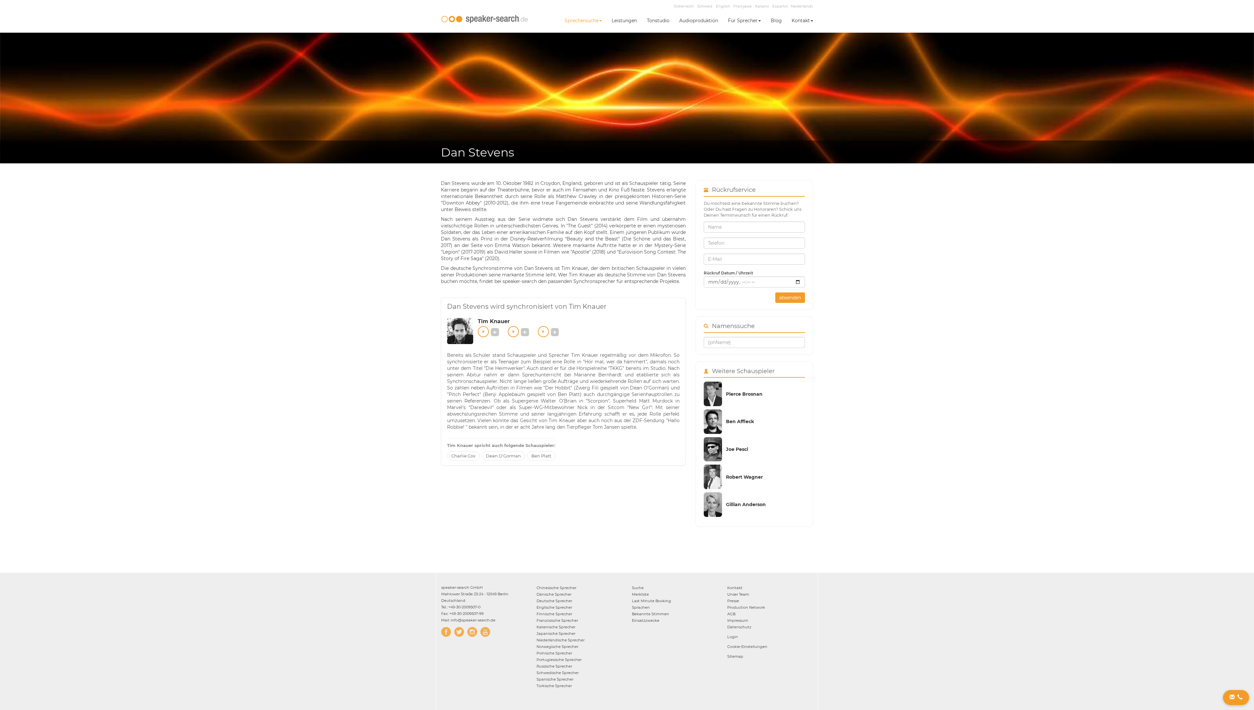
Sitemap (735, 656)
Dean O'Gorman (503, 455)
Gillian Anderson (746, 504)
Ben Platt (541, 455)
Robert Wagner (744, 477)
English (723, 6)
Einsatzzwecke (645, 620)
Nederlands (802, 6)
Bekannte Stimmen (650, 614)
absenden (790, 298)
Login (732, 637)
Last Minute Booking (651, 601)
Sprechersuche (582, 21)
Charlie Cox (463, 455)
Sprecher (556, 588)
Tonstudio (658, 21)
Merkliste (640, 594)
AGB (731, 614)
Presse (733, 601)
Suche (638, 588)
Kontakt (801, 21)
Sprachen (641, 607)
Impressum (737, 620)
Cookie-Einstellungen (747, 646)
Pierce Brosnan (744, 394)
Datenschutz (739, 627)
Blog (776, 21)
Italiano (762, 6)
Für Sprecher (743, 21)
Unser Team (738, 594)
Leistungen (624, 21)
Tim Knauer (494, 321)
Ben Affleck (740, 421)
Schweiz (705, 6)
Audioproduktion (698, 21)
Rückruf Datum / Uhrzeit (728, 273)
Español (780, 6)
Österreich (684, 6)
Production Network (746, 607)
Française (742, 6)
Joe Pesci (737, 449)
